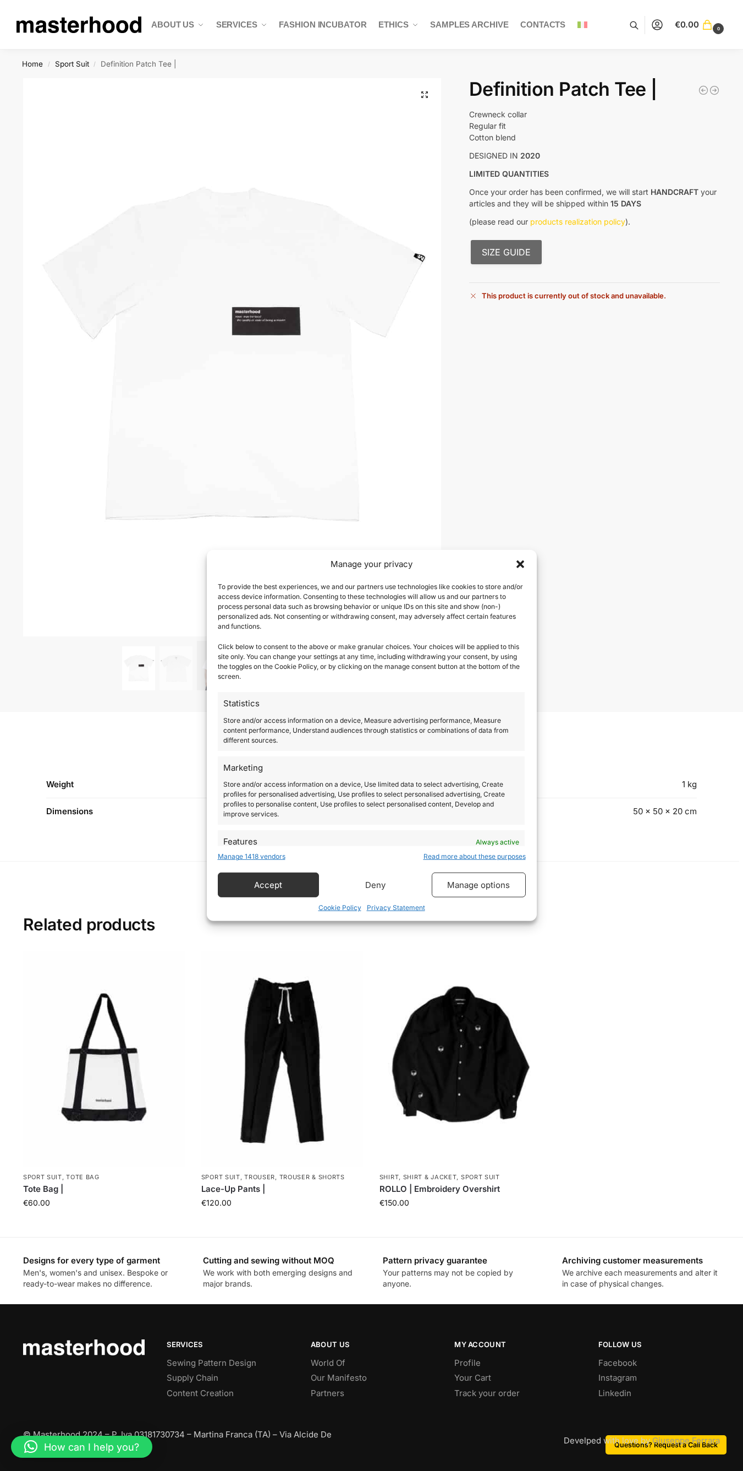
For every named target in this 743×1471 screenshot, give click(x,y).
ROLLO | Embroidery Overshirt (439, 1189)
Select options (103, 1231)
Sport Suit (72, 63)
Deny (375, 885)
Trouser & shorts (312, 1177)
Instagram (617, 1377)
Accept (268, 885)
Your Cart (472, 1377)
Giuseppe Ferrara (686, 1440)
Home (32, 63)
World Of (328, 1363)
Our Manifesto (339, 1377)
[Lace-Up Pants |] (282, 1059)
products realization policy (577, 221)
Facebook (617, 1363)
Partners (327, 1393)
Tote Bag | (43, 1189)
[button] (520, 564)
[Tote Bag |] (703, 90)
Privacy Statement (396, 907)
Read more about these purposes (474, 856)
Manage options (478, 885)
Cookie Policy (339, 907)
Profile (467, 1363)
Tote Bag (83, 1177)
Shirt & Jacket (430, 1177)
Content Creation (200, 1393)
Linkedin (614, 1393)
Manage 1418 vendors (251, 856)
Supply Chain (192, 1377)
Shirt (389, 1177)
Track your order (487, 1393)
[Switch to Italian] (582, 25)
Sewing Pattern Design (211, 1363)
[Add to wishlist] (171, 964)
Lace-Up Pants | (233, 1189)
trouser (259, 1177)
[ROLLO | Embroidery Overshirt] (714, 90)
